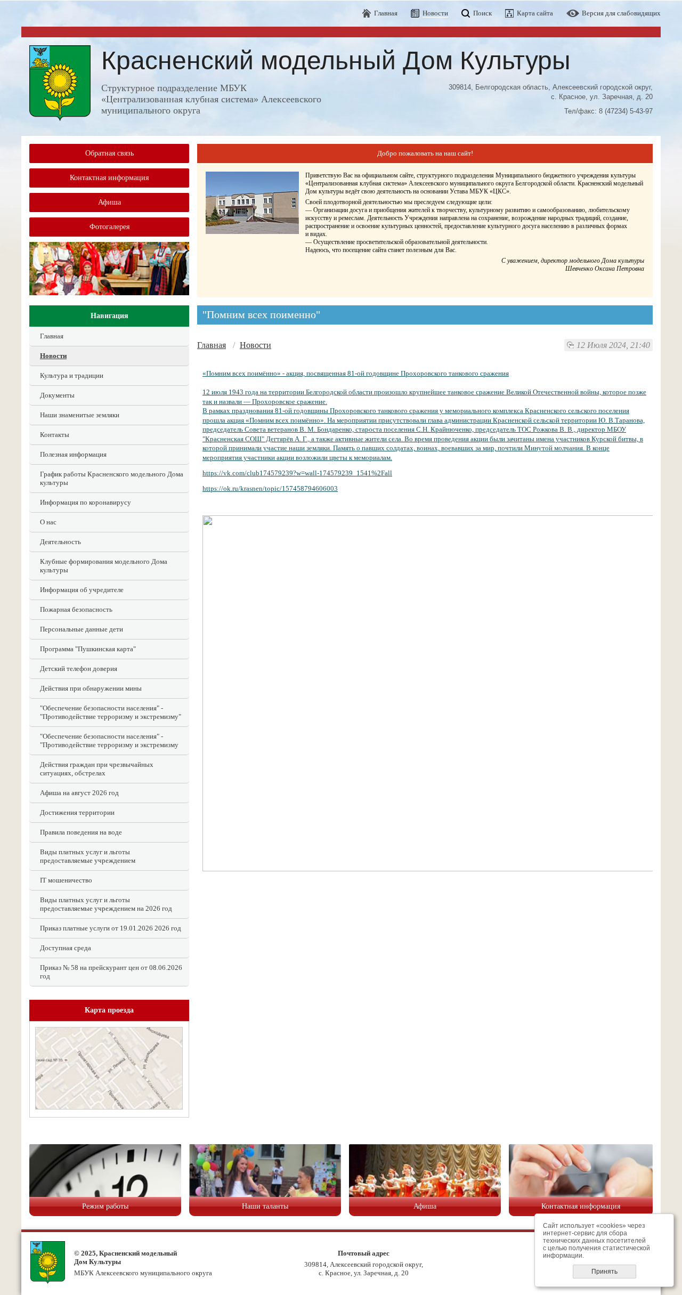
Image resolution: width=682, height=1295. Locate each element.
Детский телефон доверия (78, 669)
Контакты (54, 435)
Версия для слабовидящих (621, 13)
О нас (48, 522)
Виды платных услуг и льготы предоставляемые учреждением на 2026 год (106, 904)
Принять (604, 1271)
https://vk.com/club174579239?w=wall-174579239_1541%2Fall (297, 473)
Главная (385, 13)
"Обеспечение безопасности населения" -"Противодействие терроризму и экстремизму (109, 740)
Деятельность (60, 542)
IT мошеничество (66, 880)
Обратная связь (109, 153)
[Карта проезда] (109, 1107)
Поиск (482, 13)
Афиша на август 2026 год (79, 793)
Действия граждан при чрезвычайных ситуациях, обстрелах (96, 768)
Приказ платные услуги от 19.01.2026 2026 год (110, 928)
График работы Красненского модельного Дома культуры (111, 478)
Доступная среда (65, 948)
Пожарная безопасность (76, 609)
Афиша (109, 202)
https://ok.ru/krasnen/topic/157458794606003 (270, 488)
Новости (53, 356)
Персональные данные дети (81, 629)
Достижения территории (77, 812)
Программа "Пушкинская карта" (88, 649)
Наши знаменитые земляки (79, 415)
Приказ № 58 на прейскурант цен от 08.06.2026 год (111, 972)
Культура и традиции (71, 375)
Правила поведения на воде (81, 832)
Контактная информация (109, 178)
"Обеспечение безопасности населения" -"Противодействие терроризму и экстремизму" (110, 712)
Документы (57, 395)
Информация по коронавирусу (85, 502)
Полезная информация (73, 454)
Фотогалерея (109, 227)
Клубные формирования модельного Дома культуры (103, 565)
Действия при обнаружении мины (91, 688)
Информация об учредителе (82, 590)
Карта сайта (535, 13)
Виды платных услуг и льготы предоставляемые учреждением (87, 856)
